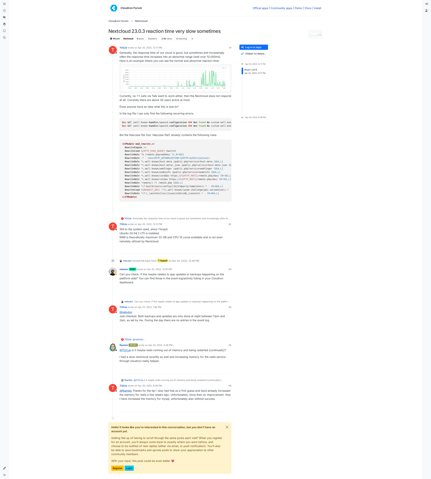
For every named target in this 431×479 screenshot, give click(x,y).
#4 (230, 307)
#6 (230, 385)
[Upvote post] (223, 207)
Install (317, 8)
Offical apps (260, 8)
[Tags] (4, 17)
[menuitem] (427, 4)
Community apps (281, 8)
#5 (230, 345)
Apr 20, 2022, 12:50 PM (159, 269)
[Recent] (4, 10)
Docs (308, 8)
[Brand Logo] (114, 8)
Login (129, 468)
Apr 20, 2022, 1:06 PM (149, 307)
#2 (230, 224)
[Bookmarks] (4, 31)
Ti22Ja (123, 47)
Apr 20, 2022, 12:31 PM (150, 224)
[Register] (427, 10)
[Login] (427, 4)
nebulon (127, 260)
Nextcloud (128, 38)
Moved (116, 38)
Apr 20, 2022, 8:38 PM (150, 385)
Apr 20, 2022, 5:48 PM (160, 345)
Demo (298, 8)
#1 (230, 47)
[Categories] (4, 4)
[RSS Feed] (192, 39)
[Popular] (4, 24)
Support (163, 261)
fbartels (124, 345)
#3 (230, 269)
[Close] (227, 427)
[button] (4, 468)
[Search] (4, 37)
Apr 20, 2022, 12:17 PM (150, 47)
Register (117, 468)
